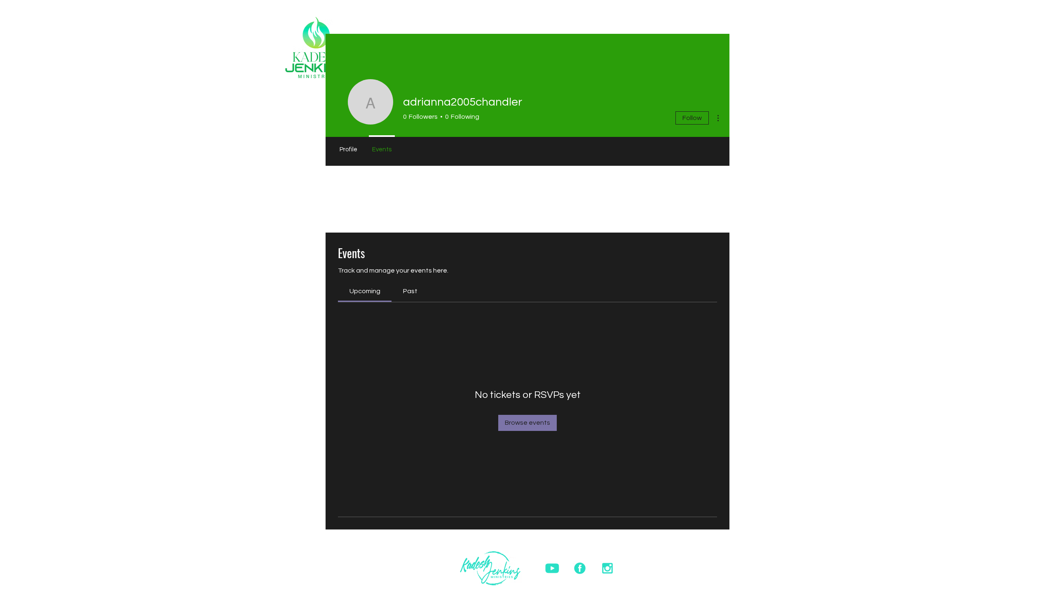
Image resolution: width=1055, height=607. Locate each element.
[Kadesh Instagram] (607, 568)
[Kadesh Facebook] (580, 568)
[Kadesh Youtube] (552, 568)
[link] (364, 291)
